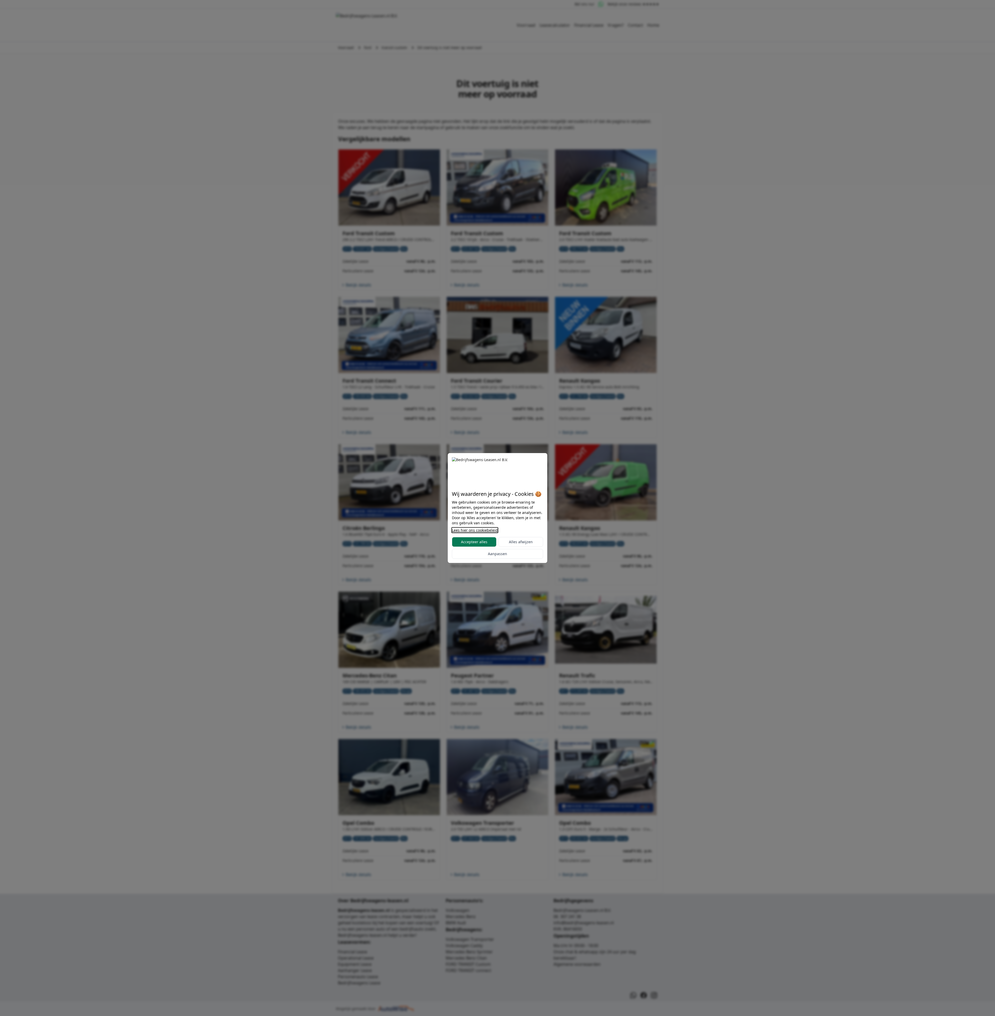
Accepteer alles (474, 541)
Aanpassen (497, 553)
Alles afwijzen (521, 541)
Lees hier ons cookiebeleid (475, 530)
